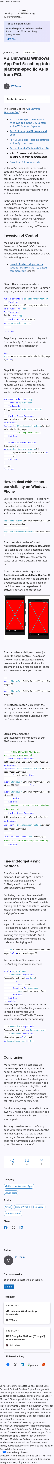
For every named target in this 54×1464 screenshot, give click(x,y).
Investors (25, 1445)
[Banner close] (46, 25)
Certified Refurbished (11, 1402)
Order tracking (40, 1399)
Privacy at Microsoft (10, 1445)
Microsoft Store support (12, 1399)
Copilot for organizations (39, 1389)
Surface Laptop (19, 1385)
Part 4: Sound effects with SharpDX (29, 148)
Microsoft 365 (7, 1425)
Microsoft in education (30, 1405)
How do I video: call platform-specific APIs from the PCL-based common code (28, 268)
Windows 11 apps (9, 1395)
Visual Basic (11, 1192)
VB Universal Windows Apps (19, 1186)
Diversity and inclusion (41, 1445)
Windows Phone (13, 1213)
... (21, 17)
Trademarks (44, 1459)
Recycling (17, 1462)
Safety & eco (6, 1462)
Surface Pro (6, 1385)
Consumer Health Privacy (12, 1455)
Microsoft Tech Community (32, 1435)
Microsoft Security (22, 1422)
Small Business (36, 1429)
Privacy (4, 1459)
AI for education (16, 1419)
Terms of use (30, 1459)
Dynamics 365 (38, 1422)
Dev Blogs (9, 13)
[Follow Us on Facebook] (8, 1365)
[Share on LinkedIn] (21, 1228)
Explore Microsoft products (38, 1392)
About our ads (30, 1462)
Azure (48, 1429)
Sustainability (20, 1449)
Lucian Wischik (22, 1206)
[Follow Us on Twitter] (15, 1365)
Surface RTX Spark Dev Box (13, 1389)
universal (39, 1206)
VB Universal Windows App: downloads (22, 1313)
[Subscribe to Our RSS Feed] (44, 1365)
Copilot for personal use (12, 1392)
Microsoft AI (6, 1422)
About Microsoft (23, 1442)
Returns (28, 1399)
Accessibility (6, 1449)
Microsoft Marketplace (11, 1439)
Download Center (42, 1395)
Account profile (25, 1395)
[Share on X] (13, 1228)
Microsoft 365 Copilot (17, 1429)
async (8, 1206)
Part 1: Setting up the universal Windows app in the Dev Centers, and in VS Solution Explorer (28, 123)
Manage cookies (16, 1459)
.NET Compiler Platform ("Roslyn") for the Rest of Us (25, 1338)
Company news (39, 1442)
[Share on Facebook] (6, 1228)
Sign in (8, 1286)
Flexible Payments (9, 1405)
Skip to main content (10, 1)
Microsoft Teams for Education (26, 1409)
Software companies (33, 1439)
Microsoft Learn (29, 1432)
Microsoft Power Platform (27, 1425)
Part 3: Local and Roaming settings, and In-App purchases (30, 141)
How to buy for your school (28, 1412)
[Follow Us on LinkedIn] (22, 1365)
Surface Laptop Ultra (38, 1385)
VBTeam (16, 86)
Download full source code (25, 162)
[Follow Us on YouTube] (33, 1365)
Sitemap (30, 1455)
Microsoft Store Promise (34, 1402)
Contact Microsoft (43, 1455)
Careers (11, 1442)
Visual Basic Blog (26, 13)
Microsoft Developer (10, 1432)
